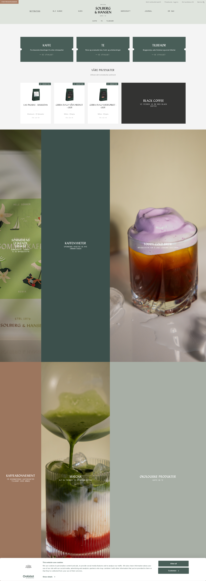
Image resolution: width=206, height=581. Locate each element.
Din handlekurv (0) (188, 2)
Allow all (173, 564)
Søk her (199, 2)
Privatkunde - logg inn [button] (171, 2)
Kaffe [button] (94, 21)
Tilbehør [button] (110, 21)
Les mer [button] (40, 122)
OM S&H (171, 11)
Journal (148, 11)
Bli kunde (57, 11)
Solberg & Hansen (103, 10)
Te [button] (102, 21)
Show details (47, 577)
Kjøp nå (31, 122)
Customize (172, 570)
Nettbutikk (35, 11)
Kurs (80, 11)
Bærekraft (125, 11)
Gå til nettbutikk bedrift (153, 2)
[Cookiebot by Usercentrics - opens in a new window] (28, 576)
